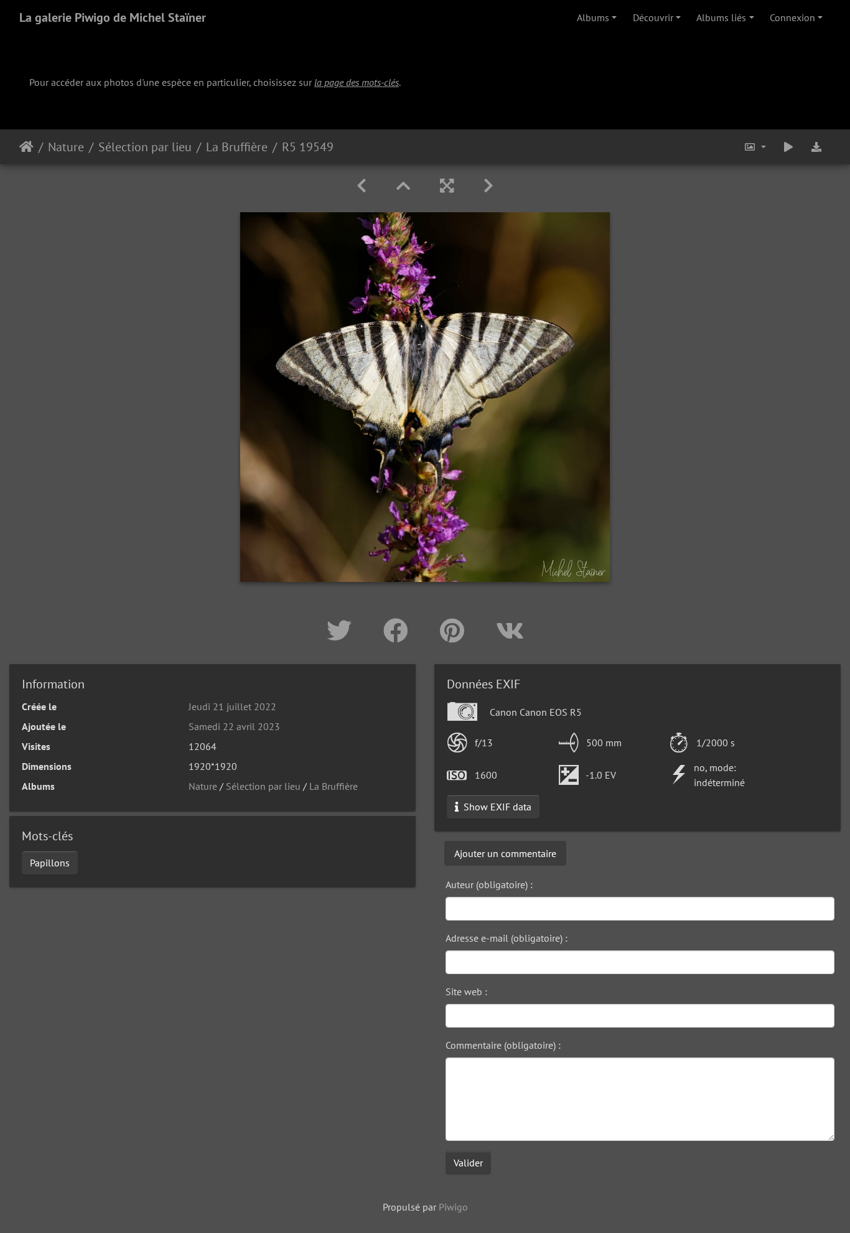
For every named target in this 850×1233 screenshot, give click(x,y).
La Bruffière (237, 147)
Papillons (50, 862)
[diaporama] (788, 146)
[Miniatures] (403, 186)
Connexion (792, 17)
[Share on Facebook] (399, 630)
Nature (66, 147)
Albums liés (721, 17)
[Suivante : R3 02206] (488, 186)
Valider (468, 1162)
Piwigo (453, 1207)
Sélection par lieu (145, 147)
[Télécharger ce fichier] (816, 146)
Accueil (26, 147)
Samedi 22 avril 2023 (234, 726)
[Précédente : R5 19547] (361, 186)
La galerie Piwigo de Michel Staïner (112, 17)
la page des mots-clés (356, 82)
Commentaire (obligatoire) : (503, 1045)
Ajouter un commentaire (505, 853)
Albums (593, 17)
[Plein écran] (447, 186)
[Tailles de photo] (755, 146)
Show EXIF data (496, 806)
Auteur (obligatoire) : (489, 884)
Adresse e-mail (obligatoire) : (506, 938)
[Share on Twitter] (342, 630)
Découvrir (653, 17)
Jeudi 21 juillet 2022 (232, 706)
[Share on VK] (509, 630)
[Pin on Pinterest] (455, 630)
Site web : (466, 991)
